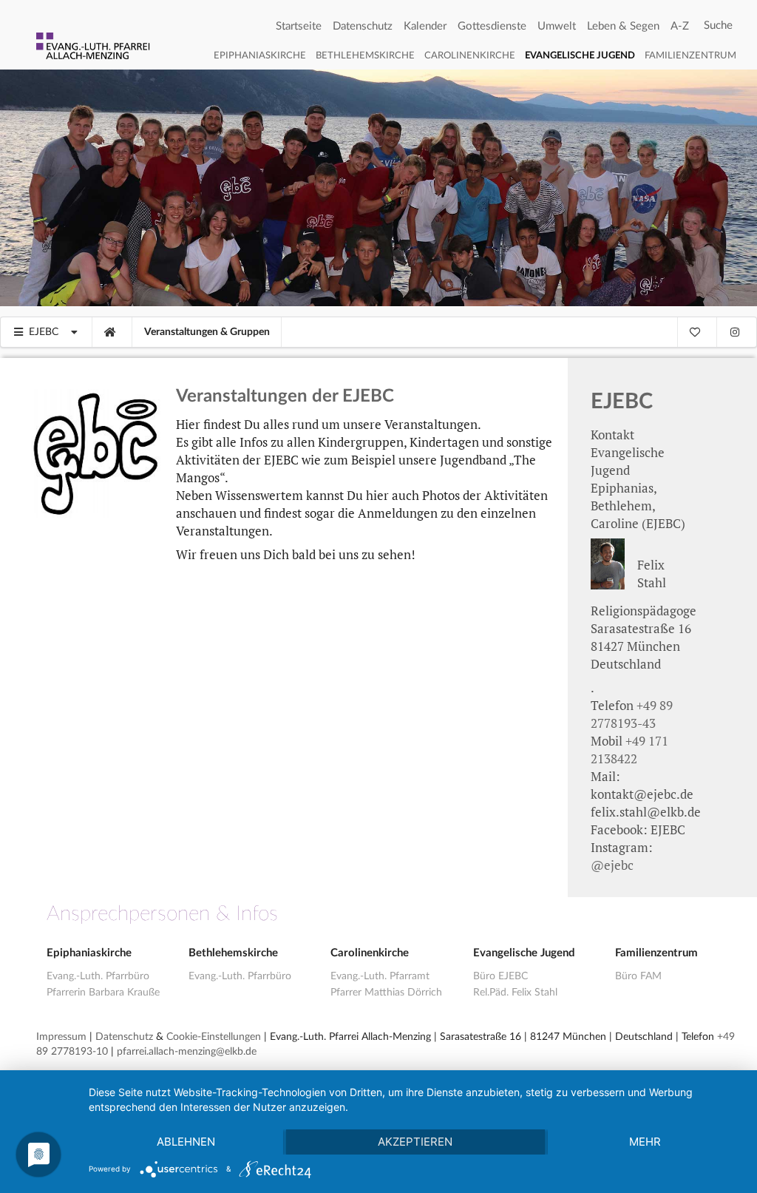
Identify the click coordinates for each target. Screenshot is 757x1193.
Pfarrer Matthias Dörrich (386, 992)
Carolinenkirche (469, 56)
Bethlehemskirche (365, 56)
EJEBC (622, 402)
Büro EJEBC (500, 976)
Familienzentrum (690, 56)
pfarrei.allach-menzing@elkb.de (187, 1052)
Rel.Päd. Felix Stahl (515, 992)
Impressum (61, 1037)
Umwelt (556, 26)
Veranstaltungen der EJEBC (285, 396)
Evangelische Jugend (580, 56)
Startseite (299, 26)
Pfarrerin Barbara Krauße (103, 992)
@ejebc (612, 865)
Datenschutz (363, 26)
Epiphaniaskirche (260, 56)
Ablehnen (186, 1142)
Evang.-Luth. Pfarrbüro (98, 976)
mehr (645, 1142)
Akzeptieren (415, 1142)
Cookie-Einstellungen (213, 1037)
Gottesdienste (492, 26)
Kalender (425, 26)
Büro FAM (638, 976)
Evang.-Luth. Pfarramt (380, 976)
